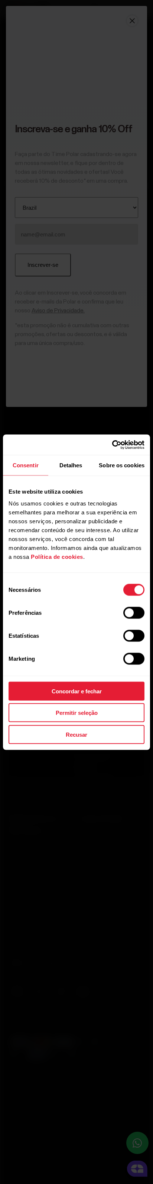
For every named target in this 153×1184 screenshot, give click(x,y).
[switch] (133, 612)
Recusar (76, 734)
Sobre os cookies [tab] (121, 465)
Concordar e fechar (77, 691)
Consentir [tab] (26, 465)
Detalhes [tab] (70, 465)
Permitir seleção (77, 713)
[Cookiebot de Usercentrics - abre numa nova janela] (111, 445)
